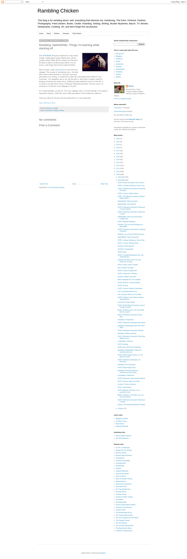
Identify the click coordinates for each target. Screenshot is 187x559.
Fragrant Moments (122, 471)
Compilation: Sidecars (125, 341)
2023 (118, 139)
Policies (57, 33)
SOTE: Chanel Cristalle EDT (127, 271)
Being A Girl (120, 54)
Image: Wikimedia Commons (47, 103)
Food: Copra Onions (125, 387)
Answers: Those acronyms (127, 384)
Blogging (119, 56)
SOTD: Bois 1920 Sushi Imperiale (129, 347)
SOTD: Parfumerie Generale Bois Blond (131, 378)
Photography (120, 69)
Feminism (119, 59)
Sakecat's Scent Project (124, 507)
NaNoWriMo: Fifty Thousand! (128, 201)
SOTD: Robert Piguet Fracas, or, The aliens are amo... (130, 356)
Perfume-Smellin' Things (124, 497)
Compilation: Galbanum (126, 375)
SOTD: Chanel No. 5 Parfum (127, 273)
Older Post (104, 184)
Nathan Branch (121, 481)
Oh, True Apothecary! (123, 489)
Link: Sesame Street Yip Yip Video (129, 294)
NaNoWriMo (47, 56)
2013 (118, 162)
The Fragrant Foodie (123, 520)
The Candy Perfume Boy (124, 515)
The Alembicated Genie (124, 512)
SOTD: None (122, 252)
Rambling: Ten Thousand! (126, 365)
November (122, 180)
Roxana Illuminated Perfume (125, 505)
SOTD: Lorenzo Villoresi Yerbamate (130, 288)
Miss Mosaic (120, 424)
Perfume (119, 67)
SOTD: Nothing (123, 344)
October (121, 408)
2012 (118, 165)
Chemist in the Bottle (123, 461)
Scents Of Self (120, 510)
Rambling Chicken (58, 11)
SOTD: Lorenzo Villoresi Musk (128, 193)
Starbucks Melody (122, 426)
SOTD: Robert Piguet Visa (127, 367)
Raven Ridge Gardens (123, 436)
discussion (60, 70)
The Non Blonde (121, 523)
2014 (118, 159)
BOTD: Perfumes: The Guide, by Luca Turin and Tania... (130, 396)
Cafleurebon (120, 458)
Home (41, 33)
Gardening (119, 64)
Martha (131, 86)
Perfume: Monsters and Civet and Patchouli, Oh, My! (129, 260)
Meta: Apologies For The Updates (129, 279)
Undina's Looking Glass (124, 531)
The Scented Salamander (124, 525)
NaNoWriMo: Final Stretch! (127, 204)
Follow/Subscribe (120, 111)
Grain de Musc (121, 476)
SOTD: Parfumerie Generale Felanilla (130, 330)
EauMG (118, 468)
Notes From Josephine (123, 484)
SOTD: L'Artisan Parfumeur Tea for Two (131, 185)
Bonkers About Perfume (124, 455)
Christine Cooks (121, 421)
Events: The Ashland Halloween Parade (131, 405)
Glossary (66, 33)
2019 (118, 145)
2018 (118, 148)
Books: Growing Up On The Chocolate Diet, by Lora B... (131, 311)
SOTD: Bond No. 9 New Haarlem (129, 283)
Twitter (127, 115)
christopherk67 (121, 463)
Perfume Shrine (121, 494)
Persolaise (119, 499)
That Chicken (76, 33)
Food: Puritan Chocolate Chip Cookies (131, 183)
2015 (118, 157)
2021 (118, 142)
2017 (118, 151)
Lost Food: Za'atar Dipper (126, 302)
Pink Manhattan (121, 502)
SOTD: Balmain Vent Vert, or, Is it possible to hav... (129, 391)
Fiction (118, 61)
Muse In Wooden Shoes (124, 479)
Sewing (118, 74)
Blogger (102, 553)
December (122, 177)
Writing (62, 110)
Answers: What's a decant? (127, 277)
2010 (118, 171)
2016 (118, 153)
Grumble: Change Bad (125, 249)
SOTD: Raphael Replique (126, 222)
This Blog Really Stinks (124, 528)
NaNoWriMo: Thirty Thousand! (128, 237)
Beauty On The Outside (124, 450)
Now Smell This (121, 486)
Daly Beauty (120, 466)
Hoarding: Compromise (126, 320)
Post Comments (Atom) (56, 187)
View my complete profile (122, 99)
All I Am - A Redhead (123, 448)
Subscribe (117, 108)
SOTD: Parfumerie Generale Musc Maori (132, 323)
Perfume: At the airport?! (126, 246)
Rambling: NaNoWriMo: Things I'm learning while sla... (129, 351)
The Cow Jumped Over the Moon (127, 518)
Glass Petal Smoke (122, 474)
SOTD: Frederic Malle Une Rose (129, 381)
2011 (118, 168)
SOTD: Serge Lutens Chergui (128, 265)
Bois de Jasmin (121, 453)
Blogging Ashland (122, 418)
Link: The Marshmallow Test (127, 291)
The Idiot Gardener (122, 438)
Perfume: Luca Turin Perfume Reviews (131, 234)
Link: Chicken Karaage (125, 268)
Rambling (56, 110)
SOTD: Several (123, 285)
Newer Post (44, 184)
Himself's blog (134, 119)
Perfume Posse (121, 492)
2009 (118, 174)
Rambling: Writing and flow (127, 333)
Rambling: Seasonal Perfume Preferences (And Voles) (128, 371)
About (49, 33)
